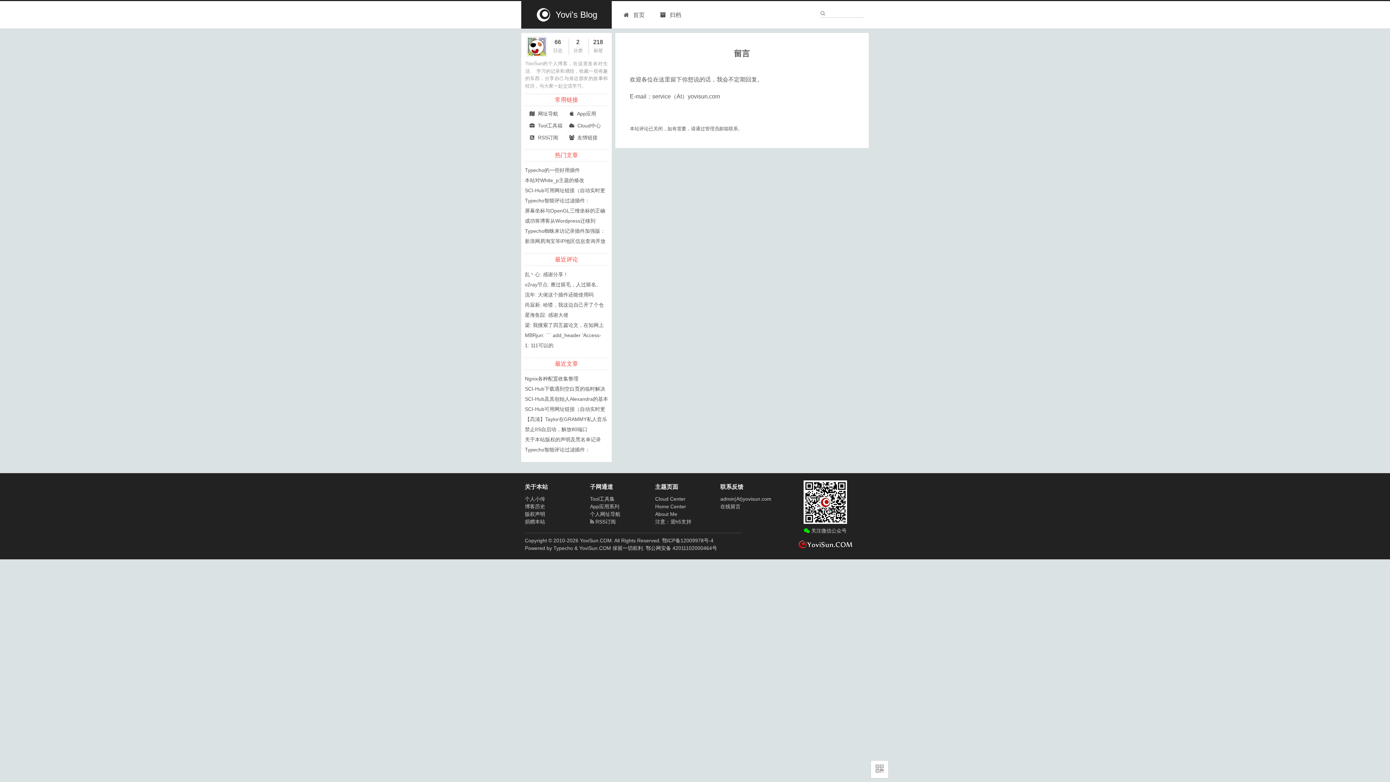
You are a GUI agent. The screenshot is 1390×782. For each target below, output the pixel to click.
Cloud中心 (588, 126)
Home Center (670, 506)
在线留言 (730, 506)
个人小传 (535, 499)
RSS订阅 (547, 137)
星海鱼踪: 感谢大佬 (546, 315)
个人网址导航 (605, 514)
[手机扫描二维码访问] (880, 769)
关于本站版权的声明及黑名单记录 (563, 439)
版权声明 (535, 514)
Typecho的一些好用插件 (552, 170)
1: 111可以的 (539, 345)
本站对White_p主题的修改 (554, 180)
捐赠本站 (535, 522)
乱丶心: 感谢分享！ (546, 274)
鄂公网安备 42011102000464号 (681, 548)
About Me (666, 514)
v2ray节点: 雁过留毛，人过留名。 (563, 284)
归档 (674, 15)
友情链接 (587, 137)
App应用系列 (604, 506)
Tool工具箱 (549, 126)
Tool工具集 (602, 499)
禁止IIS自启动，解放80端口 (556, 429)
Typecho (563, 548)
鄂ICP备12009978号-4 (687, 540)
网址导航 (547, 114)
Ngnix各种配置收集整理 (551, 379)
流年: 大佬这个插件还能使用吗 (559, 295)
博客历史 (535, 506)
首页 (639, 15)
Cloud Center (670, 499)
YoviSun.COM (595, 548)
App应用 (586, 114)
